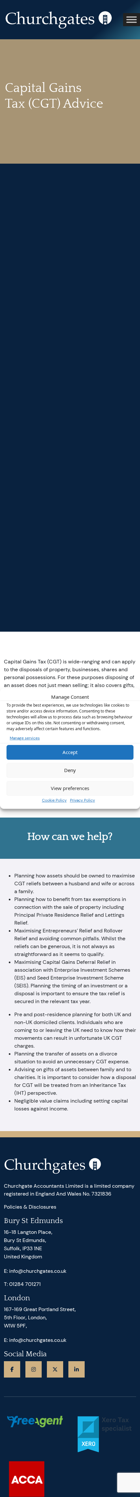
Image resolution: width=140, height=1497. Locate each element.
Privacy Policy (82, 800)
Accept (70, 752)
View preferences (70, 788)
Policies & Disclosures (30, 1206)
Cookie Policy (54, 800)
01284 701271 (25, 1284)
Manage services (25, 738)
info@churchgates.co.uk (37, 1271)
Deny (70, 770)
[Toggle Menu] (131, 19)
